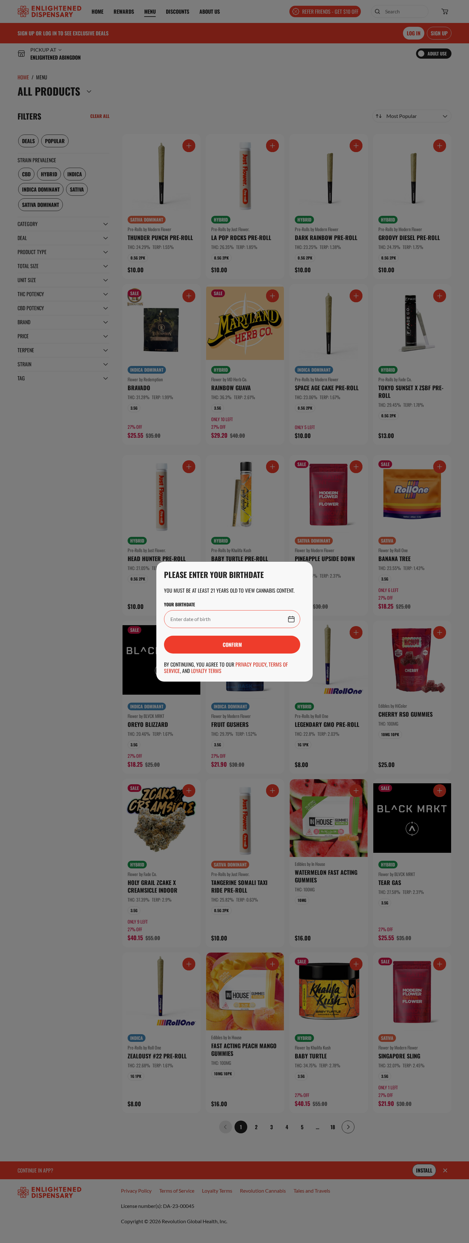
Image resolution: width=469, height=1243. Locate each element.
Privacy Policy (250, 664)
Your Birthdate (179, 604)
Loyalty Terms (206, 671)
